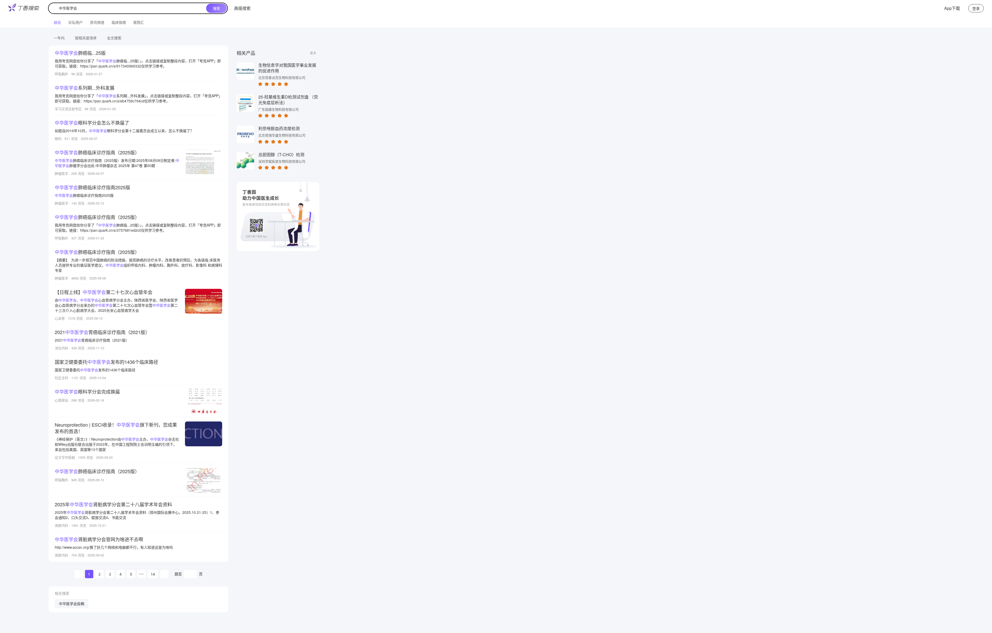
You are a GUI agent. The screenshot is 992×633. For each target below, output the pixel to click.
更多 (313, 53)
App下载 (952, 8)
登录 (976, 8)
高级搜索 (242, 8)
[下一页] (164, 574)
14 (153, 574)
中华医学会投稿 (71, 603)
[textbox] (128, 8)
